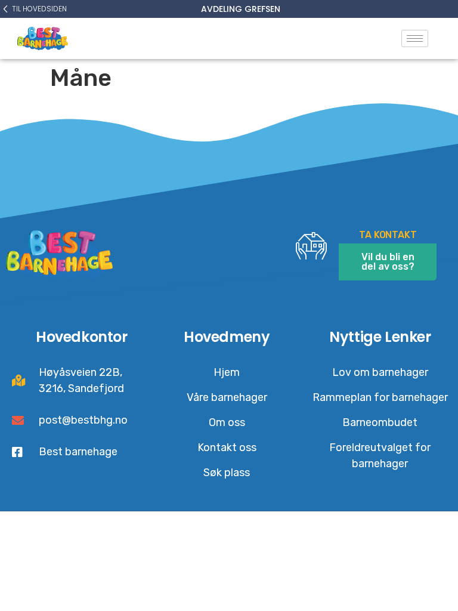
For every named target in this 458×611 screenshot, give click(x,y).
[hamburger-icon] (414, 38)
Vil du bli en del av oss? (387, 261)
